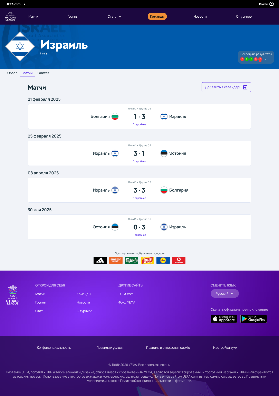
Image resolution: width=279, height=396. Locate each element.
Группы (40, 302)
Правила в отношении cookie (168, 347)
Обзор (12, 73)
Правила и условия (110, 347)
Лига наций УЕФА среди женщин (10, 16)
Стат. (39, 311)
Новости (83, 302)
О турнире (84, 311)
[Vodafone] (178, 260)
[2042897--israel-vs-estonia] (139, 153)
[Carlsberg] (131, 260)
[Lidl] (163, 260)
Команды (84, 294)
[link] (33, 16)
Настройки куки (225, 347)
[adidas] (100, 260)
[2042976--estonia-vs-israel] (139, 226)
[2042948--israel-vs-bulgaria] (139, 190)
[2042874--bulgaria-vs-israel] (139, 116)
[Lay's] (147, 260)
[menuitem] (43, 16)
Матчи (27, 73)
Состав (43, 73)
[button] (114, 16)
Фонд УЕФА (126, 302)
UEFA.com (126, 294)
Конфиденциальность (54, 347)
